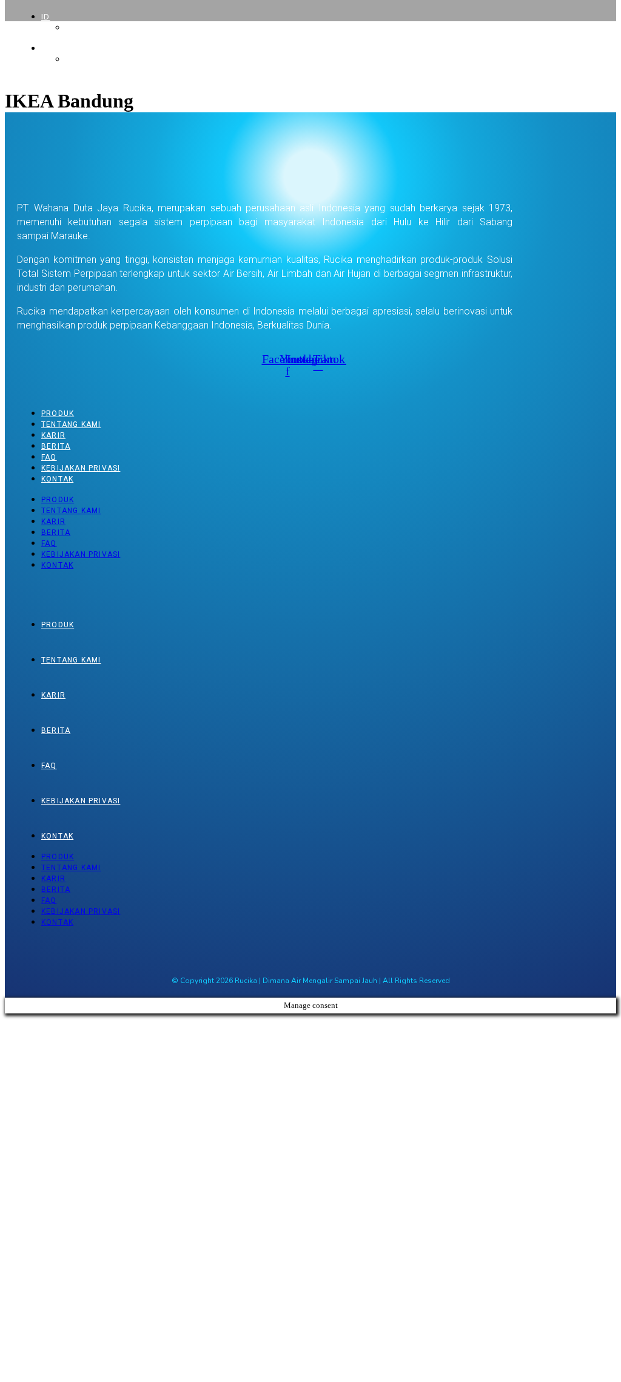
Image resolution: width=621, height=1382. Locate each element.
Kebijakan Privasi (80, 468)
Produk (57, 413)
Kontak (57, 479)
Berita (55, 446)
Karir (53, 435)
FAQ (49, 457)
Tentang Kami (71, 424)
